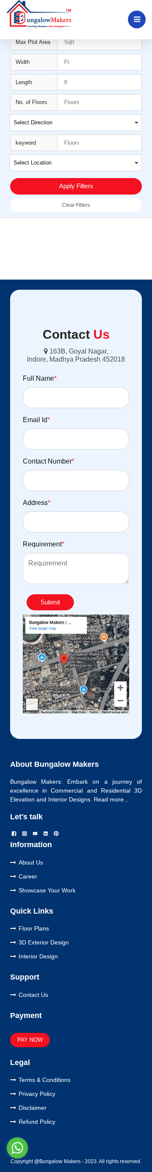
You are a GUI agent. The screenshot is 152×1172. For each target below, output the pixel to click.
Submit (50, 602)
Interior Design (38, 956)
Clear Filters (76, 205)
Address (36, 502)
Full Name (40, 378)
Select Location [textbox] (33, 162)
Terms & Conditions (45, 1079)
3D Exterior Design (44, 942)
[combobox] (76, 122)
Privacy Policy (37, 1093)
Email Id (36, 419)
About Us (31, 862)
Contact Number (48, 461)
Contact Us (33, 994)
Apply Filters (76, 185)
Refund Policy (37, 1121)
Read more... (111, 799)
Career (28, 876)
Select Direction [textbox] (33, 122)
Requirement (43, 544)
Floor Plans (34, 928)
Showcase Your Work (47, 890)
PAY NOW (30, 1040)
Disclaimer (32, 1107)
